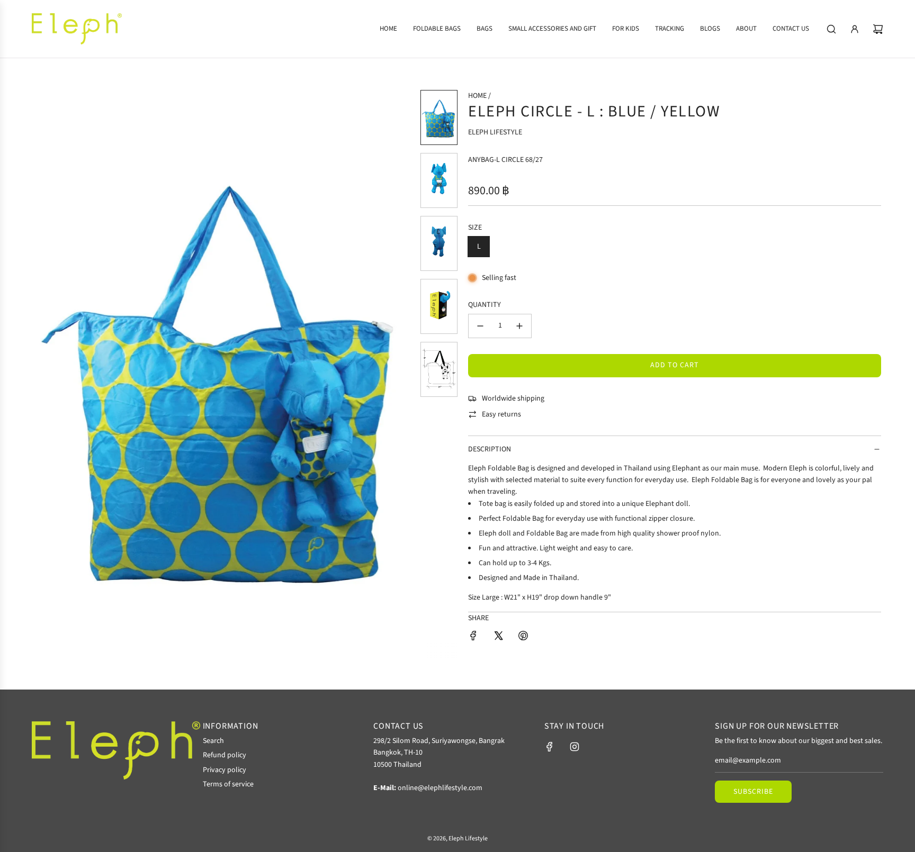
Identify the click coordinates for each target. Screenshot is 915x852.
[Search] (831, 29)
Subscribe (753, 791)
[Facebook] (549, 746)
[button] (47, 373)
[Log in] (854, 29)
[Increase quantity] (519, 326)
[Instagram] (574, 746)
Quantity (484, 305)
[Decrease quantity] (480, 326)
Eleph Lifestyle (495, 132)
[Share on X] (498, 637)
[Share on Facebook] (473, 637)
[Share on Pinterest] (523, 637)
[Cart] (878, 29)
